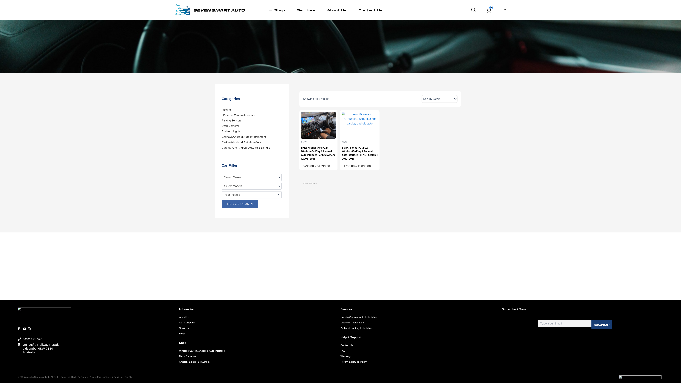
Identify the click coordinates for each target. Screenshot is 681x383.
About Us (336, 10)
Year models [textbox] (232, 194)
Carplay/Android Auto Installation (358, 317)
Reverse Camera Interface (239, 115)
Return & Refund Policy (353, 361)
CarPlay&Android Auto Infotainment (244, 137)
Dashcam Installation (352, 322)
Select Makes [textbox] (232, 177)
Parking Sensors (231, 120)
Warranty (345, 356)
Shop (279, 10)
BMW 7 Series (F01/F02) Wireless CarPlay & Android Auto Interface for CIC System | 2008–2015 (318, 153)
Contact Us (370, 10)
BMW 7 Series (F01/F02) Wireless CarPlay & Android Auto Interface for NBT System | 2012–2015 (360, 153)
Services (306, 10)
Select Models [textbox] (233, 186)
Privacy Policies (97, 377)
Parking (226, 110)
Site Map (129, 377)
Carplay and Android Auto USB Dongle (246, 148)
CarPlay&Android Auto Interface (241, 142)
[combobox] (252, 177)
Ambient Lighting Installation (356, 328)
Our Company (187, 322)
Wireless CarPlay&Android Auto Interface (202, 350)
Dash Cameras (230, 126)
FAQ (342, 350)
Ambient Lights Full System (194, 361)
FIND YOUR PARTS (240, 204)
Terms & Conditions (115, 377)
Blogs (182, 333)
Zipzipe (84, 377)
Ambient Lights (231, 131)
